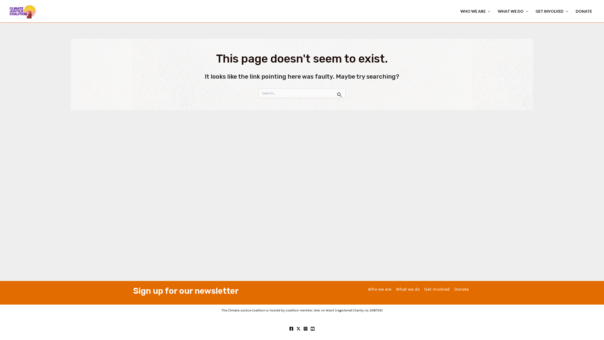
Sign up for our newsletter (186, 291)
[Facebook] (291, 329)
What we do (511, 11)
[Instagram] (305, 329)
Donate (584, 11)
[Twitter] (298, 329)
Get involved (549, 11)
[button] (488, 11)
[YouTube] (312, 329)
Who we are (473, 11)
